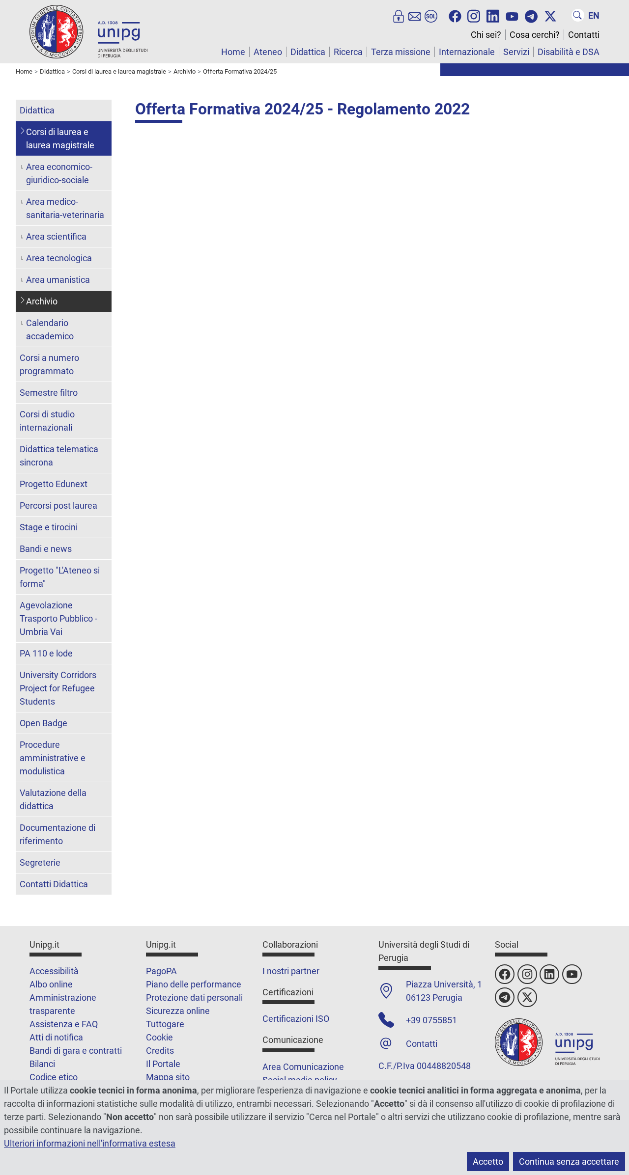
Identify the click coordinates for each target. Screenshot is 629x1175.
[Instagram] (473, 15)
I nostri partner (290, 971)
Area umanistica (58, 279)
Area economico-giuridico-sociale (59, 173)
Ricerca (348, 52)
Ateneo (268, 52)
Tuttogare (165, 1024)
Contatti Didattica (54, 884)
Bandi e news (46, 549)
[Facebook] (455, 15)
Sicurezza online (178, 1011)
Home (233, 52)
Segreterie (40, 862)
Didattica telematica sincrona (59, 455)
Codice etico (53, 1077)
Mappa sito (168, 1077)
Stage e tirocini (49, 527)
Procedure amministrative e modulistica (53, 757)
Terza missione (400, 52)
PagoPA (161, 971)
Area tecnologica (59, 258)
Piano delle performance (193, 984)
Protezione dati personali (194, 997)
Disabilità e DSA (569, 52)
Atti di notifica (56, 1037)
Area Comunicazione (303, 1067)
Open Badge (43, 723)
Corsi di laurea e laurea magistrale (60, 138)
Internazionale (467, 52)
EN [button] (594, 15)
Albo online (51, 984)
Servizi (516, 52)
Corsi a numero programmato (49, 364)
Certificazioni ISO (295, 1018)
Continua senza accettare (569, 1161)
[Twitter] (550, 15)
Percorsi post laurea (58, 505)
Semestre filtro (49, 392)
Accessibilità (54, 971)
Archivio (41, 301)
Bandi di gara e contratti (75, 1050)
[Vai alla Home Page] (88, 31)
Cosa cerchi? (535, 34)
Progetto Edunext (53, 484)
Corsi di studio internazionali (47, 421)
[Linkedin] (492, 15)
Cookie (159, 1037)
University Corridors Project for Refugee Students (58, 688)
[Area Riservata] (398, 15)
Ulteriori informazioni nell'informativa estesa (89, 1143)
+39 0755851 (431, 1020)
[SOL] (431, 15)
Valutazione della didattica (53, 799)
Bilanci (42, 1064)
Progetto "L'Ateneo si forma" (60, 577)
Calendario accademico (50, 329)
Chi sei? (486, 34)
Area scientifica (56, 236)
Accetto (488, 1161)
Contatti (584, 34)
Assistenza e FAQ (63, 1024)
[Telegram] (531, 15)
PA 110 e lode (46, 653)
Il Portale (163, 1064)
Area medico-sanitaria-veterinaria (65, 208)
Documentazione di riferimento (57, 834)
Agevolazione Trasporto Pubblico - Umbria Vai (58, 618)
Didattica (307, 52)
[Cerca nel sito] (578, 15)
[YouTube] (512, 15)
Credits (160, 1050)
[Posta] (414, 15)
